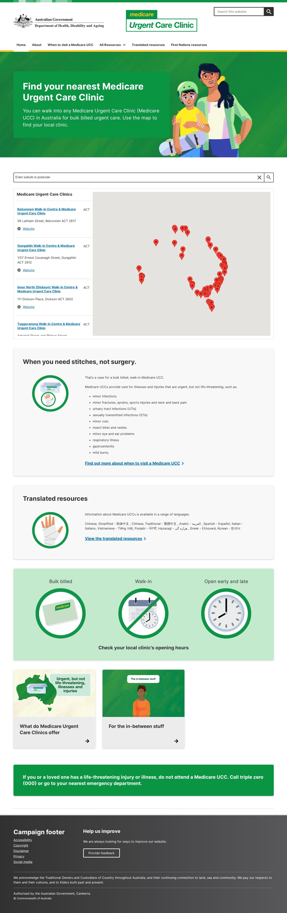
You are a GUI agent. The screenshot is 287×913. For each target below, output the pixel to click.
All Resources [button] (110, 45)
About (36, 45)
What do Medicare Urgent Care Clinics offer (49, 729)
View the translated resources (113, 538)
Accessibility (22, 840)
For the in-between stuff (136, 726)
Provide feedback (101, 853)
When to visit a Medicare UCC (70, 45)
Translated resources (148, 45)
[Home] (58, 21)
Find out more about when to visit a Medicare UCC (132, 463)
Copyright (20, 845)
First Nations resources (189, 45)
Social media (22, 862)
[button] (215, 286)
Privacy (18, 856)
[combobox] (239, 11)
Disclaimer (21, 851)
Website (29, 229)
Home (21, 45)
